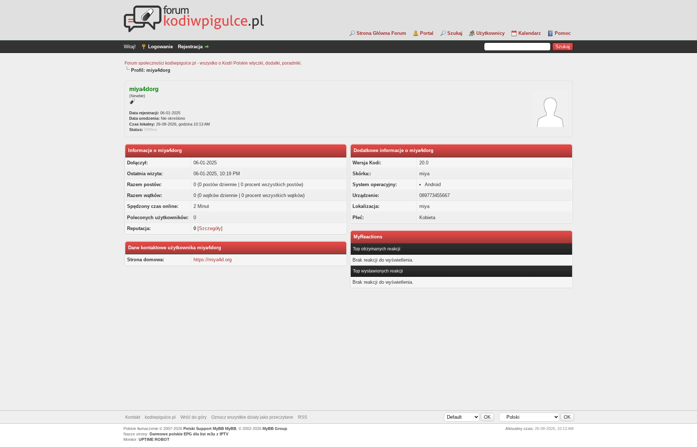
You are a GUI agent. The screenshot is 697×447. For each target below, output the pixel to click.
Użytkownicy (490, 33)
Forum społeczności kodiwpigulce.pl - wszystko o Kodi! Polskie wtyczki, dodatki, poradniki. (213, 63)
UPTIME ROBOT (154, 439)
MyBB (230, 428)
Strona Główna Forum (381, 33)
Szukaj (454, 33)
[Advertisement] (348, 352)
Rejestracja (190, 46)
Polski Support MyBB (203, 428)
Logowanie (160, 46)
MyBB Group (274, 428)
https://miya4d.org (212, 259)
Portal (426, 33)
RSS (302, 417)
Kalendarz (529, 33)
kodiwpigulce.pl (160, 417)
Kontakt (132, 417)
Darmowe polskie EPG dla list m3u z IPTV (189, 434)
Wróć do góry (193, 417)
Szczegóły (210, 228)
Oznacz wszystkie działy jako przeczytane (252, 417)
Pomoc (563, 33)
